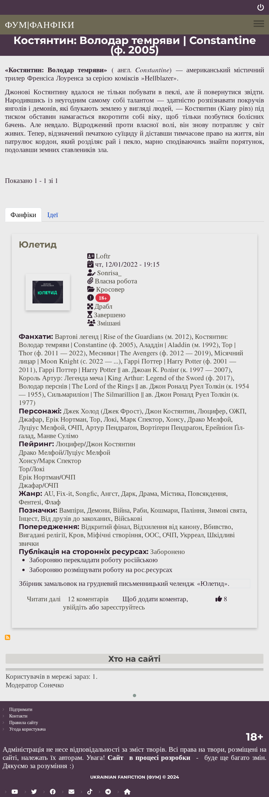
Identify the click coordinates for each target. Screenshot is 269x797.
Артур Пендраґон (111, 427)
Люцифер (211, 410)
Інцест (28, 518)
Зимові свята (226, 510)
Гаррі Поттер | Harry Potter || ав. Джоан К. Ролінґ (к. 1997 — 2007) (135, 369)
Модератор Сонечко (35, 684)
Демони (98, 510)
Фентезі (30, 501)
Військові (128, 518)
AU (48, 493)
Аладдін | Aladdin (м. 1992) (178, 344)
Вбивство (217, 526)
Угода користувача (27, 729)
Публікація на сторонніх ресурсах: (84, 551)
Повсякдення (207, 493)
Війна (121, 510)
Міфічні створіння (114, 534)
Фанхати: (36, 336)
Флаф (53, 501)
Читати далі (44, 598)
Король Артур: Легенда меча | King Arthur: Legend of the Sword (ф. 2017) (126, 377)
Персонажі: (40, 411)
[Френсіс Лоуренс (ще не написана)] (55, 77)
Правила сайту (23, 722)
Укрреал (192, 534)
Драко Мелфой (209, 419)
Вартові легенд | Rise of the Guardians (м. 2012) (123, 336)
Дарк (128, 493)
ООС (152, 534)
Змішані (109, 322)
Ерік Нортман (66, 419)
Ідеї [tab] (52, 214)
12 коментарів (88, 598)
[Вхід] (260, 7)
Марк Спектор (141, 419)
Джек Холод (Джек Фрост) (102, 410)
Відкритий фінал (105, 526)
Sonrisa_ (109, 272)
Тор (95, 419)
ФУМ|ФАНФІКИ (39, 24)
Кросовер (110, 289)
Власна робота (116, 280)
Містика (172, 493)
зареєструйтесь (123, 606)
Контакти (18, 716)
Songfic (86, 493)
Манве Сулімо (57, 435)
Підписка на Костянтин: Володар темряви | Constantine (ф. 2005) (7, 637)
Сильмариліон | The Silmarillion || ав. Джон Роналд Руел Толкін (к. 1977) (129, 398)
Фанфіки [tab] (23, 214)
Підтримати (20, 709)
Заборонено (167, 551)
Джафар (30, 419)
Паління (193, 510)
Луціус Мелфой (42, 427)
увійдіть (75, 606)
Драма (148, 493)
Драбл (103, 306)
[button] (134, 695)
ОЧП (75, 427)
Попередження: (49, 526)
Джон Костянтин (169, 410)
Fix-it (64, 493)
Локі (110, 419)
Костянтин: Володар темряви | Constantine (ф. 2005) (123, 340)
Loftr (103, 255)
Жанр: (30, 493)
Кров (76, 534)
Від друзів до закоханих (76, 518)
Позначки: (38, 510)
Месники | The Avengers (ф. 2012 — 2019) (150, 352)
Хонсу (175, 419)
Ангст (109, 493)
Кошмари (164, 510)
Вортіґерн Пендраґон (171, 427)
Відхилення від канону (166, 526)
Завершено (110, 314)
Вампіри (71, 510)
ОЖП (237, 410)
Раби (140, 510)
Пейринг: (36, 444)
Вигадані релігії (42, 534)
